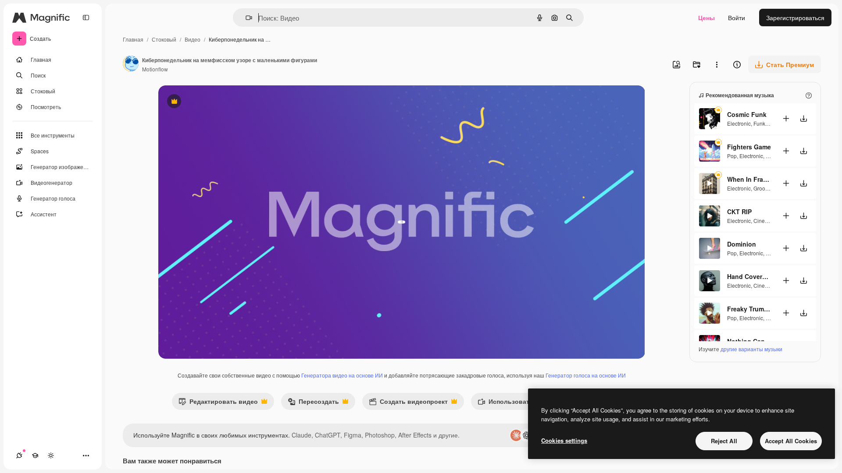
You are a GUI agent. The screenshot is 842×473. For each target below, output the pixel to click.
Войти (736, 17)
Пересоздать (313, 403)
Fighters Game (749, 146)
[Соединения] (19, 455)
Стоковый (164, 39)
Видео (192, 39)
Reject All (724, 441)
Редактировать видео (218, 403)
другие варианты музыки (751, 349)
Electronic (739, 123)
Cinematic (765, 220)
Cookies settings (564, 440)
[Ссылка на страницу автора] (131, 64)
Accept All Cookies (791, 441)
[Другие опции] (716, 64)
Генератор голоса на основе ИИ (586, 375)
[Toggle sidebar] (86, 18)
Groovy (761, 188)
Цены (706, 17)
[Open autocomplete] (245, 17)
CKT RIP (739, 211)
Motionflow (155, 69)
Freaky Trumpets (749, 308)
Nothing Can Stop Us (749, 341)
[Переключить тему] (51, 455)
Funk (759, 123)
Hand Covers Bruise (749, 276)
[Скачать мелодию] (803, 118)
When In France (749, 179)
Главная (133, 39)
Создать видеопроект (408, 403)
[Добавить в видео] (786, 118)
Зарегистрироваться (795, 17)
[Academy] (35, 455)
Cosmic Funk (747, 114)
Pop (732, 155)
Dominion (741, 244)
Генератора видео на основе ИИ (342, 375)
